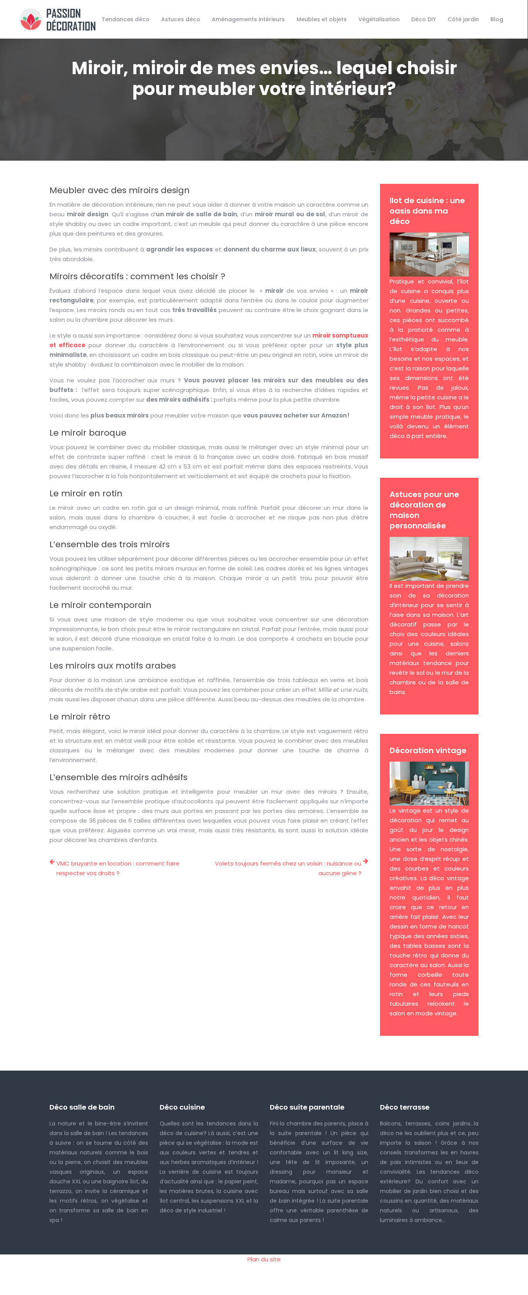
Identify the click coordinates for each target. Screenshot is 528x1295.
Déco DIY (423, 19)
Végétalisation (379, 19)
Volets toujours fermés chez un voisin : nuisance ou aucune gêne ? (288, 868)
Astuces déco (180, 19)
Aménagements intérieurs (248, 19)
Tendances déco (126, 19)
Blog (497, 19)
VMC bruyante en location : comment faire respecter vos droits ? (117, 868)
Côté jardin (463, 19)
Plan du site (264, 1259)
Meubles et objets (321, 19)
